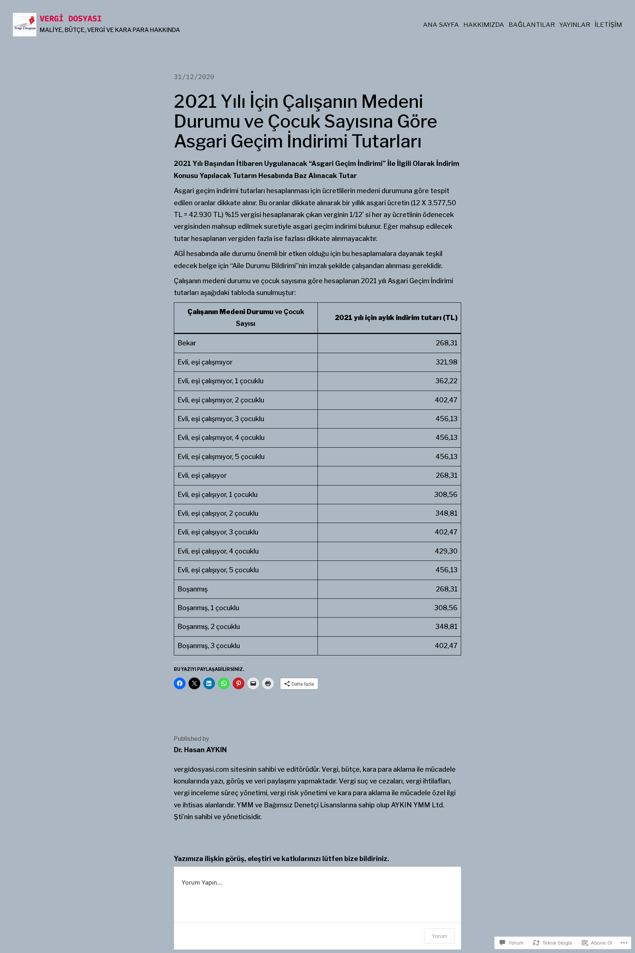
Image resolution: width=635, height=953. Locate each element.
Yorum (439, 936)
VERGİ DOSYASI (71, 18)
